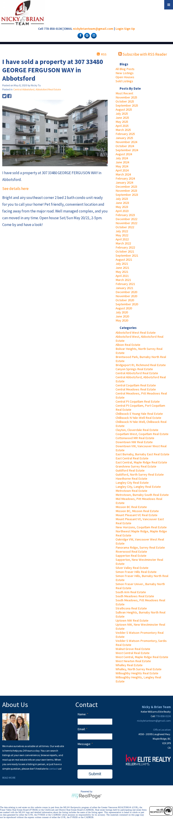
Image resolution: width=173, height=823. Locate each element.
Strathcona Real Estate (131, 608)
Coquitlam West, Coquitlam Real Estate (142, 434)
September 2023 (127, 195)
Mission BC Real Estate (131, 507)
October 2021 (125, 251)
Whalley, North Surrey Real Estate (139, 669)
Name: (82, 714)
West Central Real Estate (133, 653)
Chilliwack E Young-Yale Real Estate (139, 414)
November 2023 (126, 191)
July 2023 (122, 199)
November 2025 (126, 97)
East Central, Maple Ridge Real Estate (141, 462)
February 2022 (125, 247)
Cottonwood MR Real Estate (135, 438)
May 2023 (122, 207)
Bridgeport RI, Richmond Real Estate (141, 365)
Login (119, 29)
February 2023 (125, 215)
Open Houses (125, 77)
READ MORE (9, 777)
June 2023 (122, 203)
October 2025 (125, 101)
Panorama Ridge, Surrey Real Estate (140, 547)
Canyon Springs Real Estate (134, 369)
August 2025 (124, 109)
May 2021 (122, 272)
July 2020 (122, 312)
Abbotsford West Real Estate (136, 333)
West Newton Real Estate (133, 661)
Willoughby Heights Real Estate (137, 673)
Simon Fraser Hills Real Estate (136, 572)
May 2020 (122, 320)
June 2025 (122, 118)
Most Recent (124, 93)
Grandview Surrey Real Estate (136, 466)
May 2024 (122, 166)
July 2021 (122, 264)
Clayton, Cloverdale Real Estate (137, 430)
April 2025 (122, 126)
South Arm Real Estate (131, 592)
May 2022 (122, 235)
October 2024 (125, 146)
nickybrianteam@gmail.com (93, 29)
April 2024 (122, 170)
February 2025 (125, 134)
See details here (15, 188)
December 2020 (126, 292)
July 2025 (122, 114)
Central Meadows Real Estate (136, 389)
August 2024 (124, 154)
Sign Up (129, 29)
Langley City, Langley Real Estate (138, 487)
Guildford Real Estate (130, 470)
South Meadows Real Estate (135, 596)
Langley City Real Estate (132, 483)
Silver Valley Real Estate (132, 568)
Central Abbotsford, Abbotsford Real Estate (37, 89)
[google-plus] (86, 35)
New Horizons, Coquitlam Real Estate (141, 527)
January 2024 (124, 182)
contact (53, 768)
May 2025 (122, 122)
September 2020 (127, 304)
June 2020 (122, 316)
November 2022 (126, 223)
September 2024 (127, 150)
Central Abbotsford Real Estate (137, 373)
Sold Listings (124, 81)
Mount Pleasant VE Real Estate (136, 515)
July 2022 (122, 231)
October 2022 (125, 227)
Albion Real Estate (128, 345)
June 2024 (122, 162)
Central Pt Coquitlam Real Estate (138, 401)
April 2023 (122, 211)
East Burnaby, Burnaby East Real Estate (142, 454)
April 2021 (122, 276)
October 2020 (125, 300)
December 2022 (126, 219)
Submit (95, 774)
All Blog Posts (125, 69)
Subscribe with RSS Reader (144, 54)
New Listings (125, 73)
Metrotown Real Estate (131, 491)
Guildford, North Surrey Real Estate (140, 474)
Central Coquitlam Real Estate (136, 385)
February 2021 (125, 284)
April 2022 (122, 239)
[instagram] (93, 35)
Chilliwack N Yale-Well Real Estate (138, 418)
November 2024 (126, 142)
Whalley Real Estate (129, 665)
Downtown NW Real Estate (134, 442)
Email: (81, 729)
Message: (84, 744)
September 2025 (127, 105)
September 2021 (127, 255)
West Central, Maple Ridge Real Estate (142, 657)
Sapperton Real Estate (131, 556)
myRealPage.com (86, 796)
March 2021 (123, 280)
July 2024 (122, 158)
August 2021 (124, 260)
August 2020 (124, 308)
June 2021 (122, 268)
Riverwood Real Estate (131, 551)
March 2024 (123, 174)
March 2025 (123, 130)
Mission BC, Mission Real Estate (137, 511)
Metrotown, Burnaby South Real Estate (142, 495)
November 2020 (126, 296)
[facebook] (79, 35)
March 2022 (123, 243)
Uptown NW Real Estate (132, 620)
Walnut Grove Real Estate (133, 649)
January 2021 (124, 288)
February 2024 (125, 178)
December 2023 (126, 187)
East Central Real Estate (132, 458)
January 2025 (124, 138)
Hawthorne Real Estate (131, 478)
